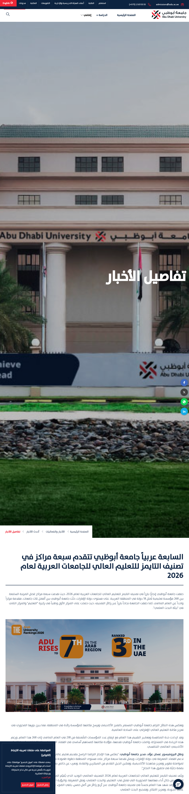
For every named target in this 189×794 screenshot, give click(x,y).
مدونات (22, 3)
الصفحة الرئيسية (126, 15)
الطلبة (91, 3)
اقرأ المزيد (46, 777)
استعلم (102, 3)
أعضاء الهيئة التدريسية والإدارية (69, 3)
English (6, 3)
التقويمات (45, 3)
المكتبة (33, 3)
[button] (184, 382)
